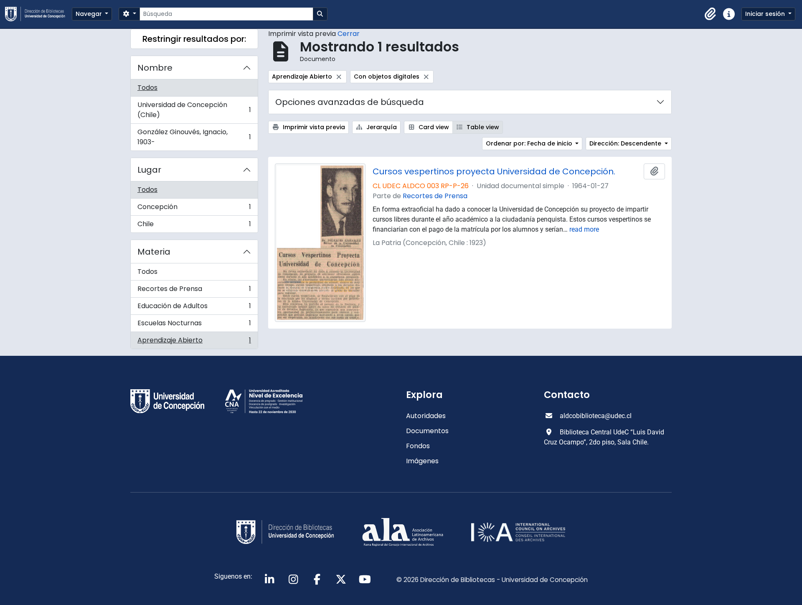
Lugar (149, 170)
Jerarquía (381, 127)
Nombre (155, 68)
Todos (147, 87)
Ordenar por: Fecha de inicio (530, 143)
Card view (433, 127)
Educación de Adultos (194, 308)
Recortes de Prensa (194, 291)
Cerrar (349, 33)
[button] (710, 14)
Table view (482, 127)
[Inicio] (38, 14)
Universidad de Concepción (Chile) (194, 110)
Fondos (418, 446)
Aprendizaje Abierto (194, 342)
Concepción (194, 209)
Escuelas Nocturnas (194, 325)
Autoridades (426, 416)
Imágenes (422, 461)
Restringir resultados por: (194, 39)
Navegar (90, 14)
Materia (153, 252)
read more (584, 229)
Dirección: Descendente (626, 143)
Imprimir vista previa (313, 127)
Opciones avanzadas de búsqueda (349, 102)
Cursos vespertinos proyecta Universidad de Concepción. (494, 171)
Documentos (427, 431)
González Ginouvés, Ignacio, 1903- (194, 137)
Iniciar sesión (766, 14)
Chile (194, 225)
